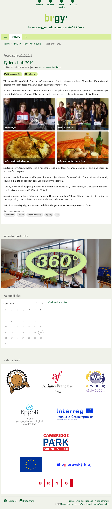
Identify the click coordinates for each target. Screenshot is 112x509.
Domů (7, 43)
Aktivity (17, 43)
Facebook (12, 500)
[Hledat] (26, 37)
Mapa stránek (101, 500)
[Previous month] (36, 303)
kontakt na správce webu (97, 504)
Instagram (28, 500)
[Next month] (42, 303)
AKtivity (16, 37)
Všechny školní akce (57, 301)
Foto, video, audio (32, 43)
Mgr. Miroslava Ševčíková (50, 67)
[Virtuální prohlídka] (56, 263)
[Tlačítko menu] (5, 37)
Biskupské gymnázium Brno (73, 504)
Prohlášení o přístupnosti (80, 500)
